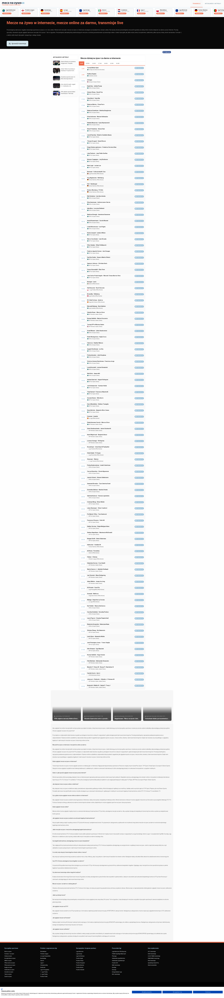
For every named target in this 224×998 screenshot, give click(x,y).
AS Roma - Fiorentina (93, 551)
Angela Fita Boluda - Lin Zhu (95, 349)
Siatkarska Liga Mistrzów (118, 958)
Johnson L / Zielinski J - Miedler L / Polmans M (100, 679)
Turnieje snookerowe (93, 69)
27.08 (99, 63)
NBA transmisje (116, 965)
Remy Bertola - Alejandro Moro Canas (98, 410)
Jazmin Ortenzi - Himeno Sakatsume (97, 477)
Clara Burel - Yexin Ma (93, 98)
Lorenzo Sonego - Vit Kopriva (95, 440)
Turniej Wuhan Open (93, 67)
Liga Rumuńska (92, 173)
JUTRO (88, 63)
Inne (95, 75)
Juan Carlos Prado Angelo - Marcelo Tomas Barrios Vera (103, 275)
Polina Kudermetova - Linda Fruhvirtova (98, 465)
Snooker (102, 69)
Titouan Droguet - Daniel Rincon (96, 141)
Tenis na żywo (8, 974)
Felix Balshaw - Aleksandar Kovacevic (98, 661)
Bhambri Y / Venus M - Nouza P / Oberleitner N (100, 667)
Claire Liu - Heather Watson (95, 343)
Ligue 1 (42, 962)
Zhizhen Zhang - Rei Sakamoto (96, 630)
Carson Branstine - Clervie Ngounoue (98, 471)
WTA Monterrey (92, 675)
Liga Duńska (91, 296)
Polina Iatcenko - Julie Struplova (96, 355)
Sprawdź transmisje (19, 44)
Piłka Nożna (100, 173)
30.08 (117, 63)
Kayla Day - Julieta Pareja (94, 86)
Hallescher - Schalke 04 (94, 544)
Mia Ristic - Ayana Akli (93, 373)
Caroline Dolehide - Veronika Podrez (98, 612)
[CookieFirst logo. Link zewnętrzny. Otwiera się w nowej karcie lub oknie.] (2, 989)
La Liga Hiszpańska (45, 956)
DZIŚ (81, 63)
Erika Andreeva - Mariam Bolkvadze (97, 116)
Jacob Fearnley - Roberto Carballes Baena (99, 135)
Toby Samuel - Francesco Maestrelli (97, 392)
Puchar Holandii (80, 969)
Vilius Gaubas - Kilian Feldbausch (96, 245)
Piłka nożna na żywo (9, 962)
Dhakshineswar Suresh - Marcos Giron (98, 422)
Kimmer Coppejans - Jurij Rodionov (97, 159)
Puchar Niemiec (92, 179)
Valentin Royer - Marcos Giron (96, 312)
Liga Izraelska (92, 308)
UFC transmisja (152, 951)
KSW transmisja (152, 953)
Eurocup (114, 969)
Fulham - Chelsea (92, 557)
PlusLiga (114, 956)
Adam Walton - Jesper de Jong (96, 581)
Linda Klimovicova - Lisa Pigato (96, 226)
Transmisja (140, 68)
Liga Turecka (91, 449)
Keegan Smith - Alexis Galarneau (96, 538)
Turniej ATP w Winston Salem (95, 324)
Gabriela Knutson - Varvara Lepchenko (98, 496)
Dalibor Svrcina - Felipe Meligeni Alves (98, 526)
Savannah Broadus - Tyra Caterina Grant (98, 483)
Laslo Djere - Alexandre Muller (96, 636)
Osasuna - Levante (92, 416)
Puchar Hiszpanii (80, 962)
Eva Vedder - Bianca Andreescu (96, 606)
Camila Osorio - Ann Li (93, 673)
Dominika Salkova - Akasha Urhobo (97, 489)
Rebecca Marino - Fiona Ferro (95, 104)
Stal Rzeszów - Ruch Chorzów (95, 288)
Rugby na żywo (8, 967)
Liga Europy (79, 953)
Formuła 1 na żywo (9, 953)
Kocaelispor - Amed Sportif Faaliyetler (98, 447)
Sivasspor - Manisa (92, 459)
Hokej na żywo (8, 956)
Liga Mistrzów (79, 951)
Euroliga (114, 967)
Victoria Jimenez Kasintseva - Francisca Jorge (100, 361)
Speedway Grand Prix (153, 962)
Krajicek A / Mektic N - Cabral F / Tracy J (98, 685)
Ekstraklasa (43, 951)
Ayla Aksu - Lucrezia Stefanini (95, 208)
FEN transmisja (151, 960)
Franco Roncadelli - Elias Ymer (96, 269)
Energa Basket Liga (117, 972)
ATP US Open (91, 137)
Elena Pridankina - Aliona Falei (96, 129)
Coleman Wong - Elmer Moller (96, 502)
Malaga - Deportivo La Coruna (96, 599)
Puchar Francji (79, 960)
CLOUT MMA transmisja (154, 956)
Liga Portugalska (92, 589)
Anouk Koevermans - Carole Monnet (97, 220)
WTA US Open (92, 88)
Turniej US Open (92, 82)
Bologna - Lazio (91, 281)
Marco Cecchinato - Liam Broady (96, 239)
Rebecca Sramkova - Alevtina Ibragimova (99, 110)
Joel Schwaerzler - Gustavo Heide (97, 385)
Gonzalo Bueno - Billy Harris (95, 398)
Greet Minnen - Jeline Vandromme (97, 330)
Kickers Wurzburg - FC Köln (95, 190)
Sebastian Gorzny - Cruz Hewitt (96, 563)
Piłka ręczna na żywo (9, 965)
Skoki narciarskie (152, 965)
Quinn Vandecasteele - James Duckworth (99, 428)
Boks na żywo (8, 951)
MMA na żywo (8, 960)
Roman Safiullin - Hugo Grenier (96, 655)
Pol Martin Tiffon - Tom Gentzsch (97, 514)
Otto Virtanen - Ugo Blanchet (95, 648)
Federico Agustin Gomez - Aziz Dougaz (98, 251)
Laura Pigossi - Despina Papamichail (98, 618)
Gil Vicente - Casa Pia (93, 587)
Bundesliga (43, 958)
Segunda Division (93, 302)
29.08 (111, 63)
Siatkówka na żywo (9, 969)
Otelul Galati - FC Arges (94, 453)
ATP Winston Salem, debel (95, 669)
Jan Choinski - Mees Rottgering (96, 575)
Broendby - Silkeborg (93, 294)
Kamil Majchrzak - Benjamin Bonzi (97, 434)
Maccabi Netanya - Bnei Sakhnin (96, 306)
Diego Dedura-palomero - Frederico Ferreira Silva (101, 147)
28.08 (105, 63)
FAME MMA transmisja (153, 958)
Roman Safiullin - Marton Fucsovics (97, 318)
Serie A (90, 283)
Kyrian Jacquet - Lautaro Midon (96, 233)
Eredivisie (42, 967)
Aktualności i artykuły (213, 3)
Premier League (92, 559)
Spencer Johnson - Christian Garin (97, 263)
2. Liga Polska (44, 974)
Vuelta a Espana (91, 74)
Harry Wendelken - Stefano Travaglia (97, 404)
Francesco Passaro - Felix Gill (96, 520)
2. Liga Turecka (92, 461)
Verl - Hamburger (92, 184)
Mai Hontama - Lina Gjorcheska (96, 196)
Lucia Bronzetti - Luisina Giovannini (97, 367)
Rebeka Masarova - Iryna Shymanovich (98, 122)
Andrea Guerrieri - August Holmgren (97, 379)
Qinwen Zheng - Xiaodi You (95, 92)
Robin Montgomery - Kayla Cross (96, 337)
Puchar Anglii (79, 958)
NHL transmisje (116, 974)
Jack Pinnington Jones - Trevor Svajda (98, 642)
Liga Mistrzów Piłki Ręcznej (119, 951)
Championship (44, 965)
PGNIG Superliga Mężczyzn (119, 953)
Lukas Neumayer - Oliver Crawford (97, 508)
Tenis (98, 82)
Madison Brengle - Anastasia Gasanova (98, 214)
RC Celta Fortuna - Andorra (95, 300)
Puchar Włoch (79, 967)
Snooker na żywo (8, 972)
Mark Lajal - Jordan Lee (94, 165)
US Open (89, 80)
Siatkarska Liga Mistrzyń (118, 960)
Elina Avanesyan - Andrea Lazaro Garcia (98, 202)
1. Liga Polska (92, 289)
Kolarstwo (91, 75)
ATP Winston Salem (93, 314)
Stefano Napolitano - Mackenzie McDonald (99, 532)
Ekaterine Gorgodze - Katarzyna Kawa (98, 624)
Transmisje (196, 3)
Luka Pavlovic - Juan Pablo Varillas (97, 153)
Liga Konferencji (80, 956)
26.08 (93, 63)
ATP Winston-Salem (93, 326)
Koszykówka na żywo (9, 958)
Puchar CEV (115, 962)
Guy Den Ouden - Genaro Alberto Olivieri (98, 257)
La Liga (90, 418)
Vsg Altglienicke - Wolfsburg (95, 177)
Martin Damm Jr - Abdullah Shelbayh (97, 569)
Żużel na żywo (8, 976)
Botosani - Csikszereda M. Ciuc (96, 171)
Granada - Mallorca (92, 593)
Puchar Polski (43, 976)
